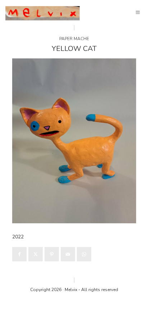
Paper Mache (74, 39)
